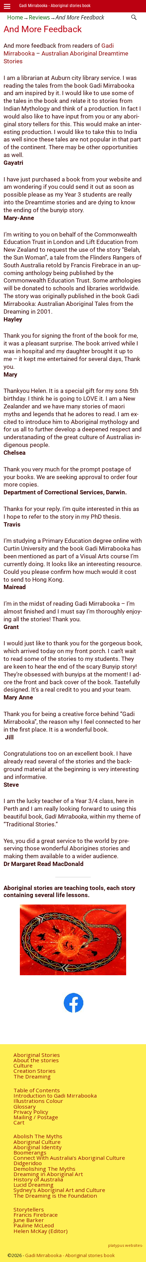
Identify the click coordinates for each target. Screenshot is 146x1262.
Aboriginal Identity (37, 1147)
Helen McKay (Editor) (40, 1230)
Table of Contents (36, 1090)
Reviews (39, 17)
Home (15, 17)
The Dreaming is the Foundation (55, 1195)
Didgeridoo (27, 1163)
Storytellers (28, 1209)
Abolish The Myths (37, 1136)
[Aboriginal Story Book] (73, 1002)
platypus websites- (125, 1245)
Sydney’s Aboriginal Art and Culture (59, 1189)
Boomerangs (29, 1152)
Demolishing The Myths (44, 1168)
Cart (18, 1122)
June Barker (28, 1219)
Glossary (24, 1106)
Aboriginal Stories (36, 1054)
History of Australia (38, 1179)
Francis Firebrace (35, 1214)
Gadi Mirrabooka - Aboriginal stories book (54, 5)
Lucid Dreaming (33, 1184)
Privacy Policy (30, 1111)
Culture (23, 1065)
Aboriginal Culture (37, 1141)
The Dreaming (32, 1076)
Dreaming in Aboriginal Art (48, 1173)
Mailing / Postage (35, 1117)
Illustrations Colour (38, 1100)
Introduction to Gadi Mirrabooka (55, 1095)
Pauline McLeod (33, 1225)
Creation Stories (34, 1070)
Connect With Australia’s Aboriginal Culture (69, 1157)
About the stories (36, 1060)
